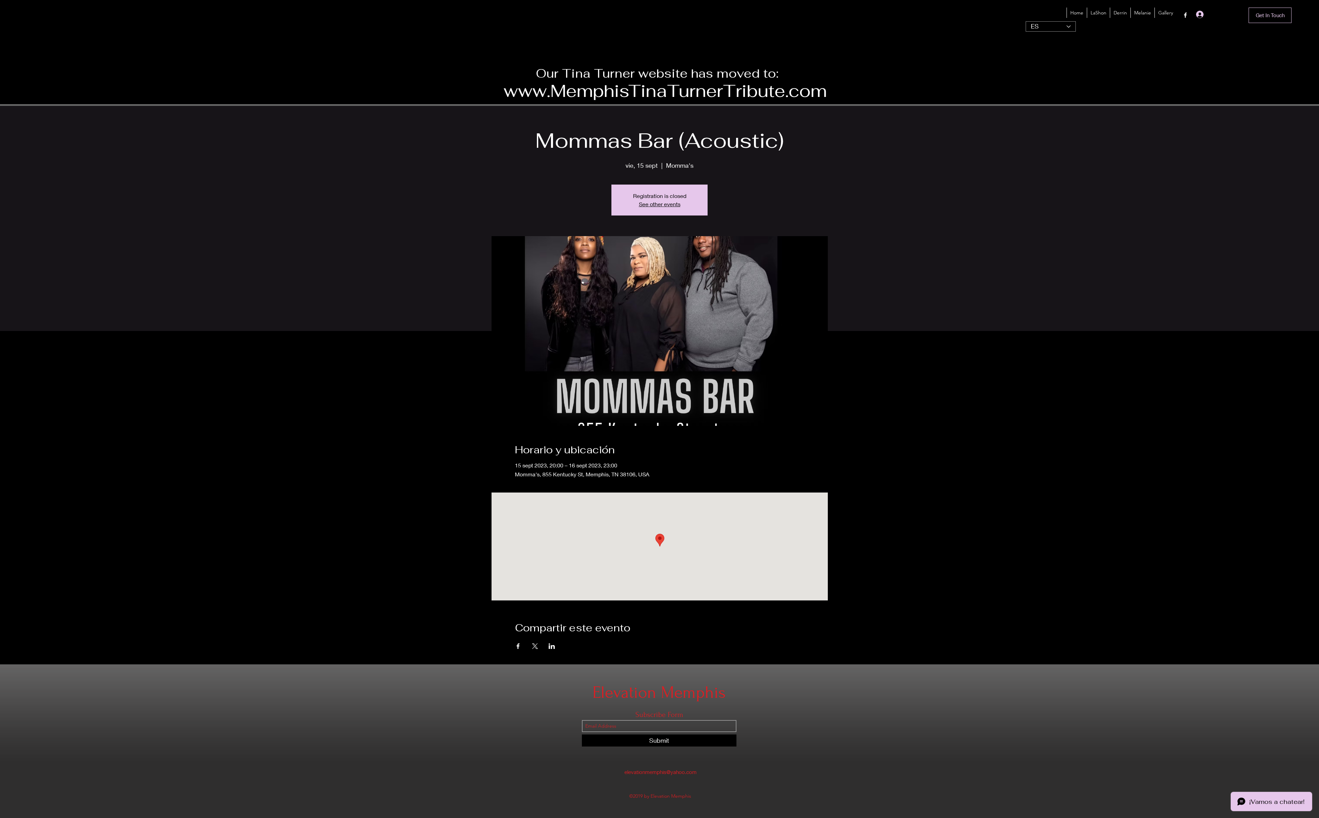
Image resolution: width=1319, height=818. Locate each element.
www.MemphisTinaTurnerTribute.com (665, 91)
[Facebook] (1185, 15)
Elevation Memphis (659, 692)
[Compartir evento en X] (535, 646)
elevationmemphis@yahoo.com (660, 772)
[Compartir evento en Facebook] (518, 646)
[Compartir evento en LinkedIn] (552, 646)
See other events (659, 204)
